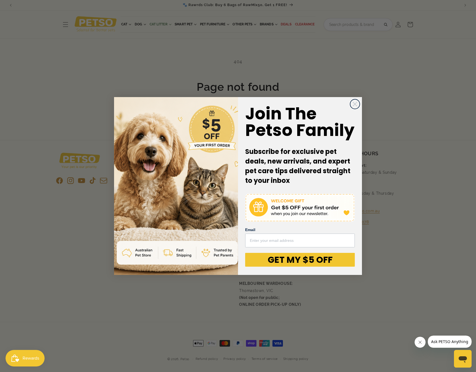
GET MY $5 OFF (300, 259)
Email (250, 230)
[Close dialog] (355, 104)
